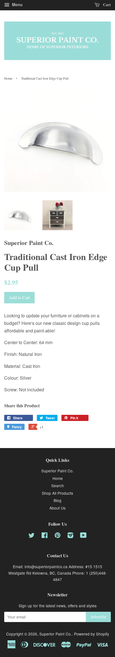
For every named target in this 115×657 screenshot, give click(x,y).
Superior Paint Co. (57, 470)
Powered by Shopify (91, 634)
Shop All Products (57, 493)
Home (8, 78)
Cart (106, 5)
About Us (57, 508)
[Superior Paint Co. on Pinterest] (57, 536)
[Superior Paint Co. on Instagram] (70, 536)
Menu (17, 4)
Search (57, 485)
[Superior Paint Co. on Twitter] (31, 536)
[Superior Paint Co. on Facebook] (44, 536)
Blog (57, 500)
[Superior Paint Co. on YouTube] (83, 536)
